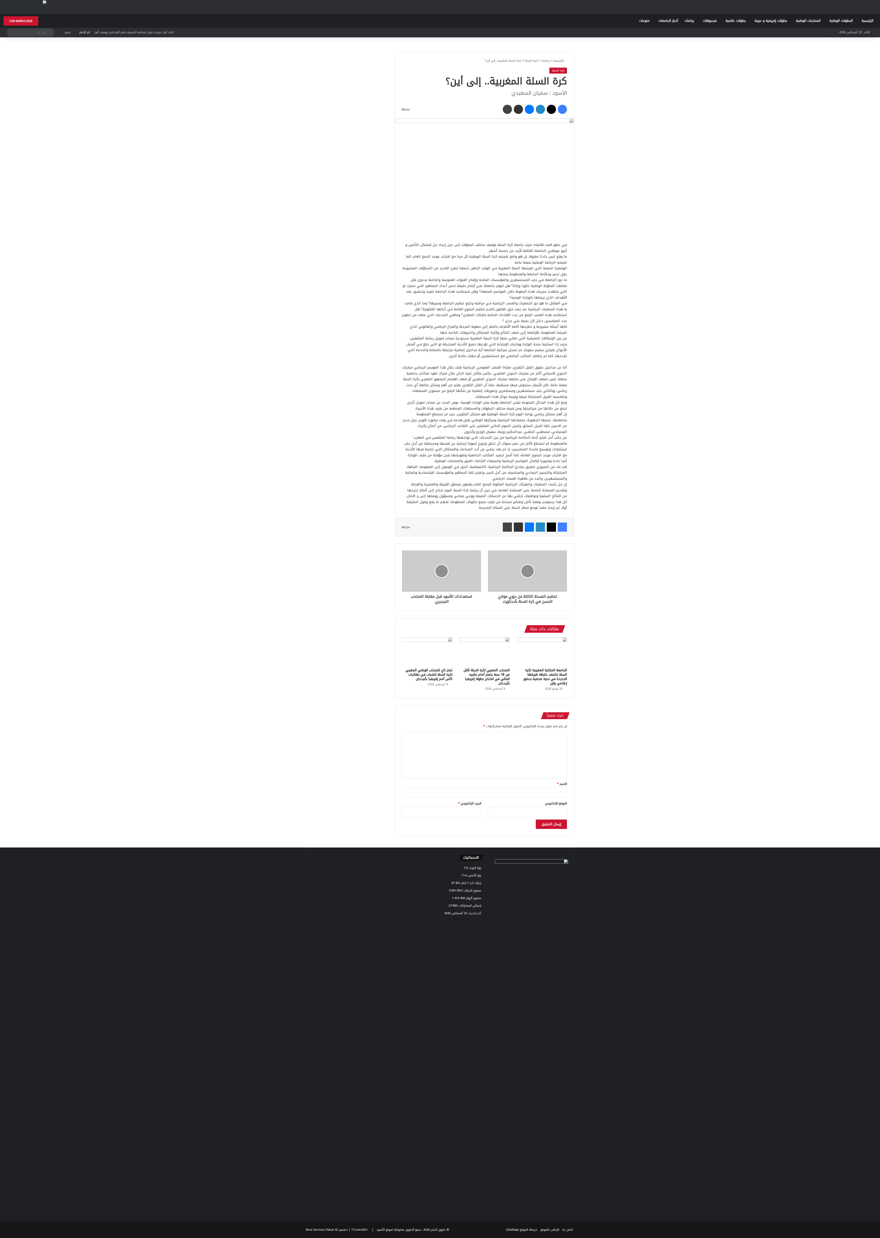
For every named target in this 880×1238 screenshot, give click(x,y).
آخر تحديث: (474, 913)
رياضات (689, 21)
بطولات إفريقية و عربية (771, 21)
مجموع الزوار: (473, 898)
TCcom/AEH (358, 1229)
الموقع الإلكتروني (556, 803)
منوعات (644, 21)
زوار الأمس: (473, 875)
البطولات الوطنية (841, 21)
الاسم (562, 784)
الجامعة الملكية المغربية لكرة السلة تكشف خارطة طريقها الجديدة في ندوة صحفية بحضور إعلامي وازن (545, 676)
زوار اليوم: (474, 868)
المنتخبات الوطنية (808, 21)
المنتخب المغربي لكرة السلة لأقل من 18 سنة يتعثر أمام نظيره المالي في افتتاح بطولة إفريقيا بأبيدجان (487, 676)
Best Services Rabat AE (322, 1229)
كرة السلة (531, 60)
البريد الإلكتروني (469, 803)
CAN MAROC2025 (21, 21)
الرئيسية (867, 21)
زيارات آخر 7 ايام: (470, 883)
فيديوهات (710, 21)
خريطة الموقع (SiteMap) (521, 1229)
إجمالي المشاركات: (469, 905)
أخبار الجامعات (668, 21)
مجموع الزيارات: (471, 890)
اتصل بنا (567, 1229)
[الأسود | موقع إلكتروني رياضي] (25, 2)
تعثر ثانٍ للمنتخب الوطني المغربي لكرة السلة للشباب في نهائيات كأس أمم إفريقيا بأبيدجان (429, 674)
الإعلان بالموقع (550, 1229)
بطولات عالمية (736, 21)
